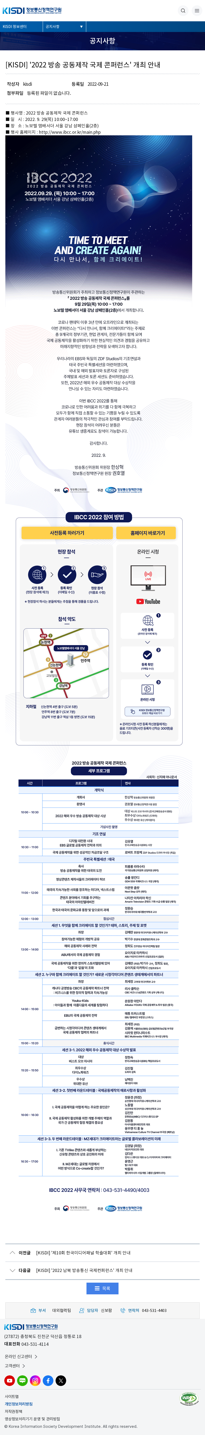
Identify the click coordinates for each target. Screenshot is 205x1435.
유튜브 (9, 1380)
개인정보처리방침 (19, 1404)
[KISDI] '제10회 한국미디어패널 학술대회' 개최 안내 (75, 1253)
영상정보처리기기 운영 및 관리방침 (32, 1419)
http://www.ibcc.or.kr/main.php (70, 132)
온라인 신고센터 (18, 1356)
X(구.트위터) (61, 1380)
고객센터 (12, 1365)
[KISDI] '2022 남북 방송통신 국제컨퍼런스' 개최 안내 (75, 1270)
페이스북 (48, 1380)
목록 (106, 1288)
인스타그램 (35, 1380)
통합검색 (183, 10)
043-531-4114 (35, 1344)
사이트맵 (12, 1396)
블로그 (22, 1380)
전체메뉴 (197, 10)
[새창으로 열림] (189, 1399)
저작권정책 (13, 1411)
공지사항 (53, 26)
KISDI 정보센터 (15, 26)
